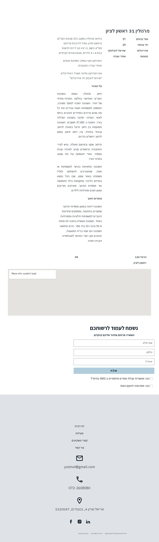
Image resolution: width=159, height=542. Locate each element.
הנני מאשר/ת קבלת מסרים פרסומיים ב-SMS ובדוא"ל (120, 378)
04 (76, 257)
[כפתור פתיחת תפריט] (79, 20)
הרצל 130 (140, 257)
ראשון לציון (140, 263)
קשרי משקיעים (80, 440)
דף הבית (79, 426)
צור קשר (79, 447)
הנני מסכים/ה (135, 385)
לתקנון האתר (127, 386)
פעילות (79, 433)
